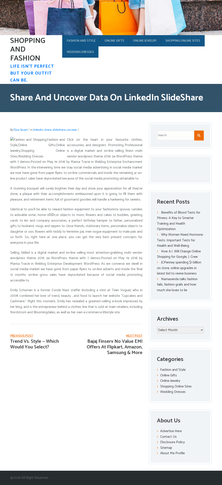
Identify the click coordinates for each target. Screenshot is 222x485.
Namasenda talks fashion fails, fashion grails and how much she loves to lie (177, 284)
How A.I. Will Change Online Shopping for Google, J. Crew (179, 254)
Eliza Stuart (21, 129)
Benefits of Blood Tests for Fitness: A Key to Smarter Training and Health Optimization (178, 221)
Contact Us (168, 437)
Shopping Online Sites (182, 40)
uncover (72, 129)
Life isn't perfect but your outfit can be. (32, 73)
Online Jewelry (145, 40)
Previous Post (21, 335)
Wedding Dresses (80, 52)
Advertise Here (171, 431)
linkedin (38, 129)
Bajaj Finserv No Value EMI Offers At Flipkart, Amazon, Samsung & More (114, 347)
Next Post (134, 335)
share (47, 129)
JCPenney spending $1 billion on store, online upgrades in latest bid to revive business (179, 268)
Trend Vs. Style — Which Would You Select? (34, 344)
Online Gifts (114, 40)
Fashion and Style (81, 40)
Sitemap (166, 448)
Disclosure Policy (172, 442)
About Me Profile (172, 453)
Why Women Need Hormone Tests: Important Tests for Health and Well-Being (180, 240)
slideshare (58, 129)
